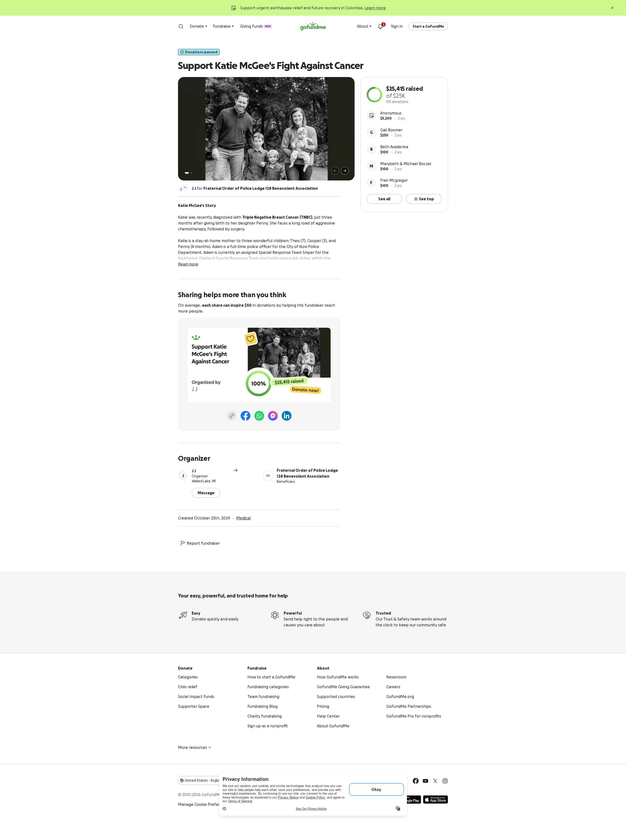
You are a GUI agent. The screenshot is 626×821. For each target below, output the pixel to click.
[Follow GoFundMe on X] (435, 781)
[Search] (181, 26)
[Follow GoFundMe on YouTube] (425, 781)
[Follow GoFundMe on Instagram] (445, 781)
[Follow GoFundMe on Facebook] (416, 781)
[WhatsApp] (259, 415)
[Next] (345, 171)
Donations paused (201, 52)
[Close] (612, 8)
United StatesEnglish (203, 780)
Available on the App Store (435, 799)
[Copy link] (232, 415)
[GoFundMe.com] (313, 26)
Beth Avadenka (394, 147)
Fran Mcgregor (394, 180)
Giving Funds (255, 26)
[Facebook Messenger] (273, 415)
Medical (243, 518)
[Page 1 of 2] (187, 173)
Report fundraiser (203, 543)
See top (426, 199)
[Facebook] (245, 415)
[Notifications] (380, 26)
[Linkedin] (286, 415)
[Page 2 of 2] (191, 173)
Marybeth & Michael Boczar (405, 163)
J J (194, 471)
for (255, 188)
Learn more (375, 8)
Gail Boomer (391, 130)
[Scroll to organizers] (185, 187)
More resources (192, 747)
